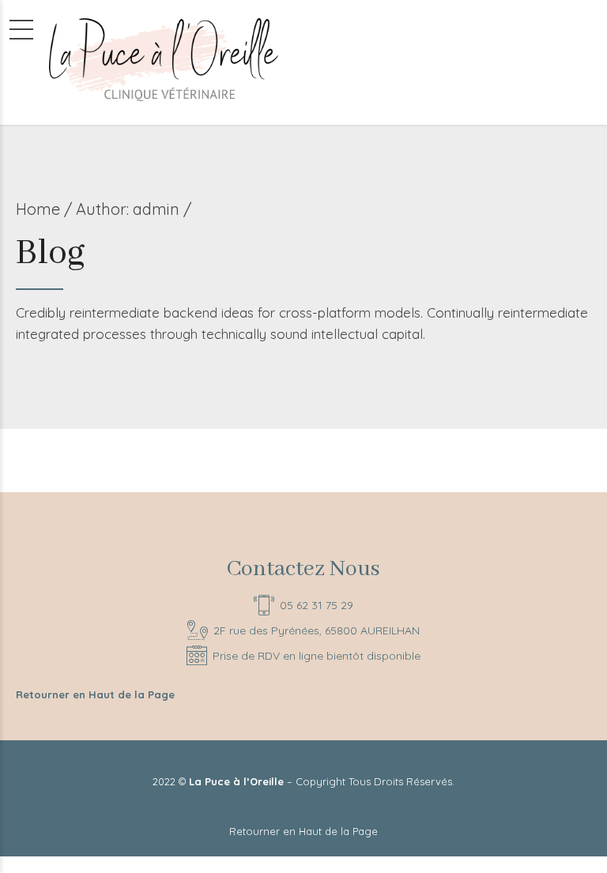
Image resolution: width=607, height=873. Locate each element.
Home (38, 209)
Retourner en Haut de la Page (95, 694)
